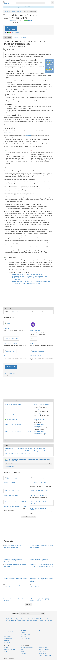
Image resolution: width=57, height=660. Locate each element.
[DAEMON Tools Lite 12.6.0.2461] (39, 490)
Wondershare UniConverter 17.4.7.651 (14, 506)
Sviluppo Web (22, 453)
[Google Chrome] (10, 410)
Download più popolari (11, 401)
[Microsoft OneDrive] (11, 419)
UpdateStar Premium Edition (41, 404)
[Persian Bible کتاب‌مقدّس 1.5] (38, 478)
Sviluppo (36, 448)
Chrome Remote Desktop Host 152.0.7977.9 (39, 508)
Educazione (42, 448)
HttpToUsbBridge (35, 330)
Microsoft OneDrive (39, 419)
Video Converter (8, 638)
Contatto (23, 630)
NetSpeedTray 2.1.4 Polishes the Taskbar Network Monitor (15, 579)
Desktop (30, 448)
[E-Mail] (10, 32)
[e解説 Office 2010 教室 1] (11, 478)
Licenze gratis (42, 653)
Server (6, 453)
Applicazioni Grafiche (24, 451)
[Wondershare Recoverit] (11, 338)
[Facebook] (5, 32)
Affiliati (5, 651)
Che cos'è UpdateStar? (27, 647)
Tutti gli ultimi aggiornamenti (28, 516)
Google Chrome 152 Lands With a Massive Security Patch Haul (39, 560)
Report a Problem (15, 32)
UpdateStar (28, 135)
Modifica (23, 37)
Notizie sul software (44, 626)
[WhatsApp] (9, 32)
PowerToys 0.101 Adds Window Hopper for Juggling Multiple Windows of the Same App (41, 580)
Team (22, 651)
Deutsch (13, 619)
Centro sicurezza (25, 638)
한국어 (37, 619)
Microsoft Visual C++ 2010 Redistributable (40, 425)
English (8, 619)
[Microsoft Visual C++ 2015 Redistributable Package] (18, 431)
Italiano (29, 619)
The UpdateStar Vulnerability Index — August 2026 (14, 599)
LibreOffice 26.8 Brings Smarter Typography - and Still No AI (12, 560)
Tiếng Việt (29, 620)
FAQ (22, 628)
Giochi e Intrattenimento (11, 451)
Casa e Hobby (34, 451)
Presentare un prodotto (45, 655)
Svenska (19, 620)
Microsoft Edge (38, 414)
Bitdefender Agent (8, 356)
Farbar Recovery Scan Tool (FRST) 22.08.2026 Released (39, 599)
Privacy (23, 632)
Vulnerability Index (43, 628)
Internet (41, 451)
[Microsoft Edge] (10, 414)
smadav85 (6, 328)
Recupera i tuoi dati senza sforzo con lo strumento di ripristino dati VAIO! (31, 281)
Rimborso (23, 636)
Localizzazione (42, 651)
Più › (6, 441)
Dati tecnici (16, 37)
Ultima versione (10, 28)
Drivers (6, 630)
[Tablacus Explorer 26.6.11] (12, 490)
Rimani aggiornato (10, 373)
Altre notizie (28, 604)
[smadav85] (8, 323)
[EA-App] (33, 338)
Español (18, 619)
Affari (17, 448)
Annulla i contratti (26, 634)
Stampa (23, 649)
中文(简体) (35, 620)
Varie (28, 453)
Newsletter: (15, 613)
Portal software (43, 647)
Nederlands (43, 619)
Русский (13, 620)
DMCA (22, 626)
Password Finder (8, 634)
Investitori (23, 653)
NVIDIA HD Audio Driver (37, 356)
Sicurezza (46, 451)
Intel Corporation (12, 20)
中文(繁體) (41, 620)
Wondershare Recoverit (10, 343)
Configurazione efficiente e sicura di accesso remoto (26, 283)
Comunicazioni (23, 448)
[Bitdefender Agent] (10, 351)
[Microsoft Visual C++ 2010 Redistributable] (17, 424)
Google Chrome (38, 410)
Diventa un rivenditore (44, 649)
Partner (6, 647)
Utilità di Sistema (13, 453)
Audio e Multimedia (10, 448)
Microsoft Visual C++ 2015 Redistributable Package (40, 432)
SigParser (6, 640)
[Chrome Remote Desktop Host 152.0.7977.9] (41, 502)
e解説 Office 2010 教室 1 (10, 483)
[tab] (7, 37)
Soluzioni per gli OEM (9, 649)
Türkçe (23, 620)
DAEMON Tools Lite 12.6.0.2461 (39, 495)
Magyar (47, 620)
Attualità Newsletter (9, 466)
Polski (49, 619)
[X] (7, 32)
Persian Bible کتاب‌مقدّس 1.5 (38, 483)
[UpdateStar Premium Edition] (13, 404)
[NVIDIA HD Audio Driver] (37, 351)
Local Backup (7, 636)
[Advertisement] (28, 296)
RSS (39, 630)
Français (23, 619)
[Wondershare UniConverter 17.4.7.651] (15, 502)
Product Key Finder (9, 632)
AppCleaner (7, 642)
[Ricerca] (44, 3)
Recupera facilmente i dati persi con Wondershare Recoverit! (28, 274)
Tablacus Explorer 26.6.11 (10, 495)
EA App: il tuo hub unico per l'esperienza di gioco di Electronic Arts (29, 276)
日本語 (33, 619)
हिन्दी (51, 620)
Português (7, 620)
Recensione (8, 37)
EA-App (32, 343)
